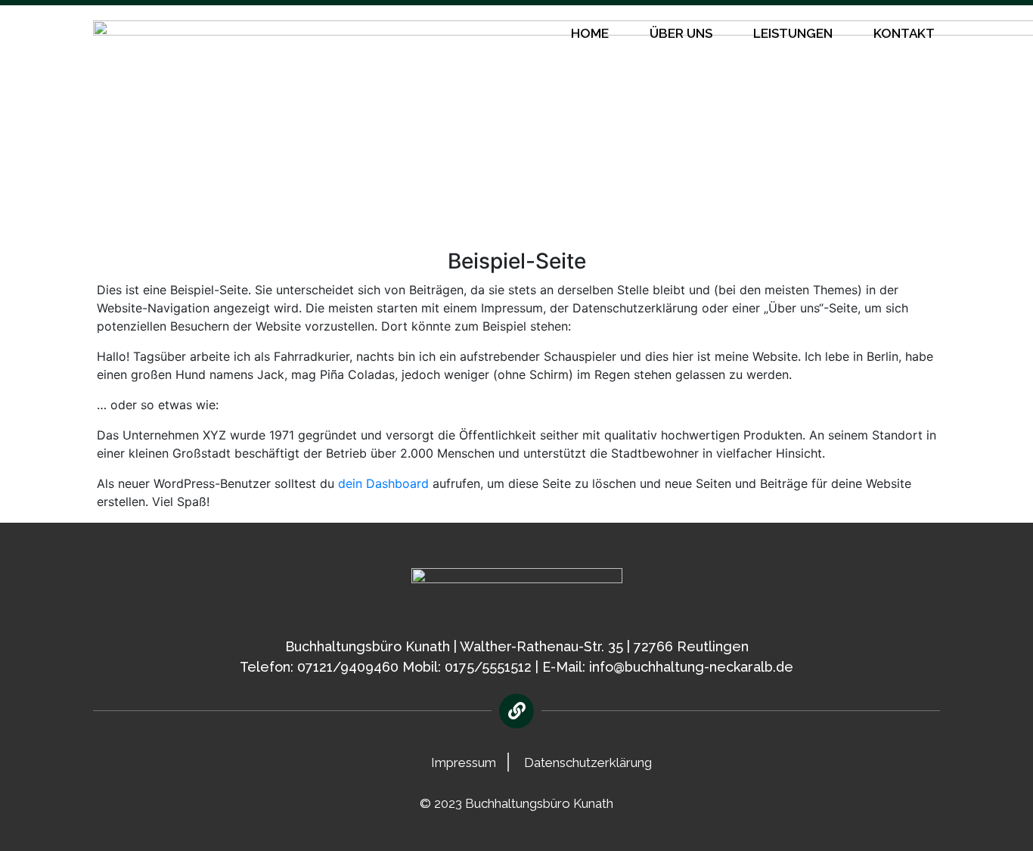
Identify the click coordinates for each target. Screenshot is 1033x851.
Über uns (681, 33)
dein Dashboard (383, 483)
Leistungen (793, 33)
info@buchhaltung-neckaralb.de (691, 667)
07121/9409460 (348, 667)
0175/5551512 (488, 667)
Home (590, 33)
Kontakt (904, 33)
